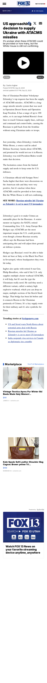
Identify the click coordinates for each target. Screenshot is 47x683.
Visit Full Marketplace (36, 364)
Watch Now (39, 4)
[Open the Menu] (4, 4)
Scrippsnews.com (30, 318)
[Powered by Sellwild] (40, 509)
